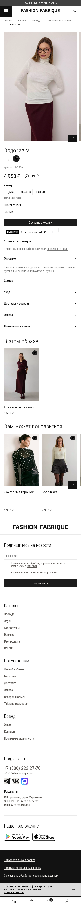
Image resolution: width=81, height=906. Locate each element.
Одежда (9, 614)
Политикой (32, 566)
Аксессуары (12, 628)
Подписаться (40, 583)
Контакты (10, 731)
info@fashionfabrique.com (19, 773)
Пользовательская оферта (19, 859)
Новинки (9, 635)
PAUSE (8, 648)
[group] (40, 86)
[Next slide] (72, 138)
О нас (7, 725)
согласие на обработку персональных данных (40, 563)
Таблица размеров (12, 198)
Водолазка (49, 492)
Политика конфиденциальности (22, 867)
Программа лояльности (19, 738)
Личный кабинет (14, 669)
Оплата (8, 690)
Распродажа (12, 641)
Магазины (10, 676)
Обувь (7, 621)
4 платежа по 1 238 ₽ (33, 232)
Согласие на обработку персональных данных (31, 875)
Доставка (10, 683)
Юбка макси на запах (19, 407)
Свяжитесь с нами (57, 248)
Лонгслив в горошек (19, 492)
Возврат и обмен (14, 697)
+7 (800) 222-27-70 (22, 768)
